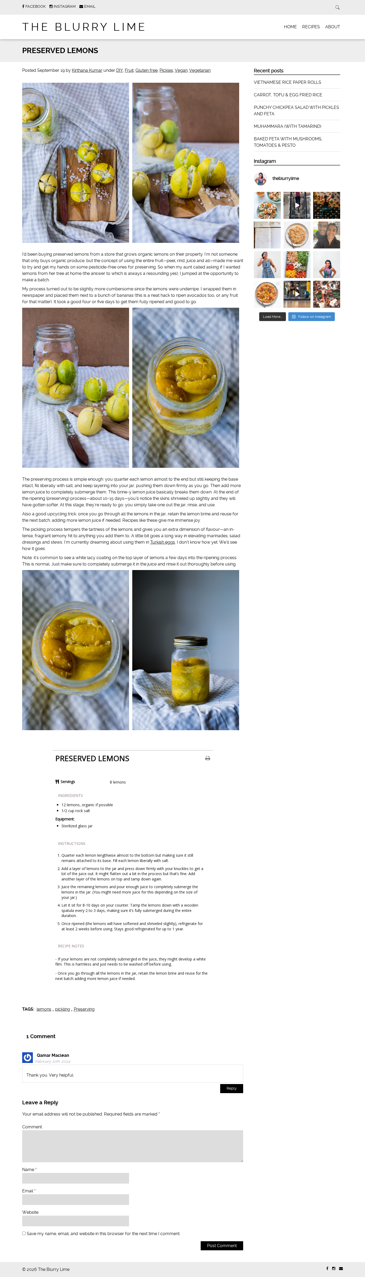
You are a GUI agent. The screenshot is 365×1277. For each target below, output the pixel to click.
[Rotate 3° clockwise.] (267, 264)
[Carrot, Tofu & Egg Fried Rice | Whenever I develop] (297, 235)
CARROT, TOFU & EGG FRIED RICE (288, 94)
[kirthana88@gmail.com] (341, 1268)
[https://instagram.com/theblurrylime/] (333, 1268)
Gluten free (146, 70)
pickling (62, 1009)
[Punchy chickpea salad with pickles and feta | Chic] (297, 264)
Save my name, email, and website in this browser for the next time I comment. (103, 1233)
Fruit (129, 70)
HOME (290, 26)
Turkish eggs (162, 542)
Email (29, 1190)
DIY (119, 70)
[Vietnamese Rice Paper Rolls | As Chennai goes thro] (267, 205)
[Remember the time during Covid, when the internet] (326, 294)
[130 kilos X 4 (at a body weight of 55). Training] (297, 294)
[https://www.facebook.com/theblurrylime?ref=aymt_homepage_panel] (327, 1268)
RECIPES (311, 26)
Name (29, 1169)
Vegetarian (200, 70)
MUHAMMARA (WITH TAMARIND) (287, 126)
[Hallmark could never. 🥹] (267, 235)
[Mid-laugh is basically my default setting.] (326, 264)
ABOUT (332, 26)
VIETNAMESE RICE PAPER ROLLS (287, 82)
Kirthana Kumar (87, 70)
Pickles (166, 70)
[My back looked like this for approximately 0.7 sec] (326, 205)
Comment (32, 1126)
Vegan (181, 70)
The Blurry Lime (84, 27)
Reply (232, 1088)
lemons (44, 1009)
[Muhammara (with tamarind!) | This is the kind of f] (267, 294)
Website (30, 1212)
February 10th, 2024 (52, 1061)
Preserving (84, 1009)
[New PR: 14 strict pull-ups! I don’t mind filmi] (297, 205)
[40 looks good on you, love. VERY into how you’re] (326, 235)
